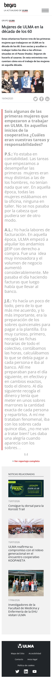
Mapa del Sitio (17, 653)
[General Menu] (45, 11)
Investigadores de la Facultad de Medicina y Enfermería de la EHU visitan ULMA (23, 610)
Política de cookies (26, 665)
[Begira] (11, 5)
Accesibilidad (35, 653)
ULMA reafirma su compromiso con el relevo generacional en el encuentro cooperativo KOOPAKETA (25, 553)
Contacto (19, 659)
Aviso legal (32, 659)
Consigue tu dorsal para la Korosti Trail (26, 507)
